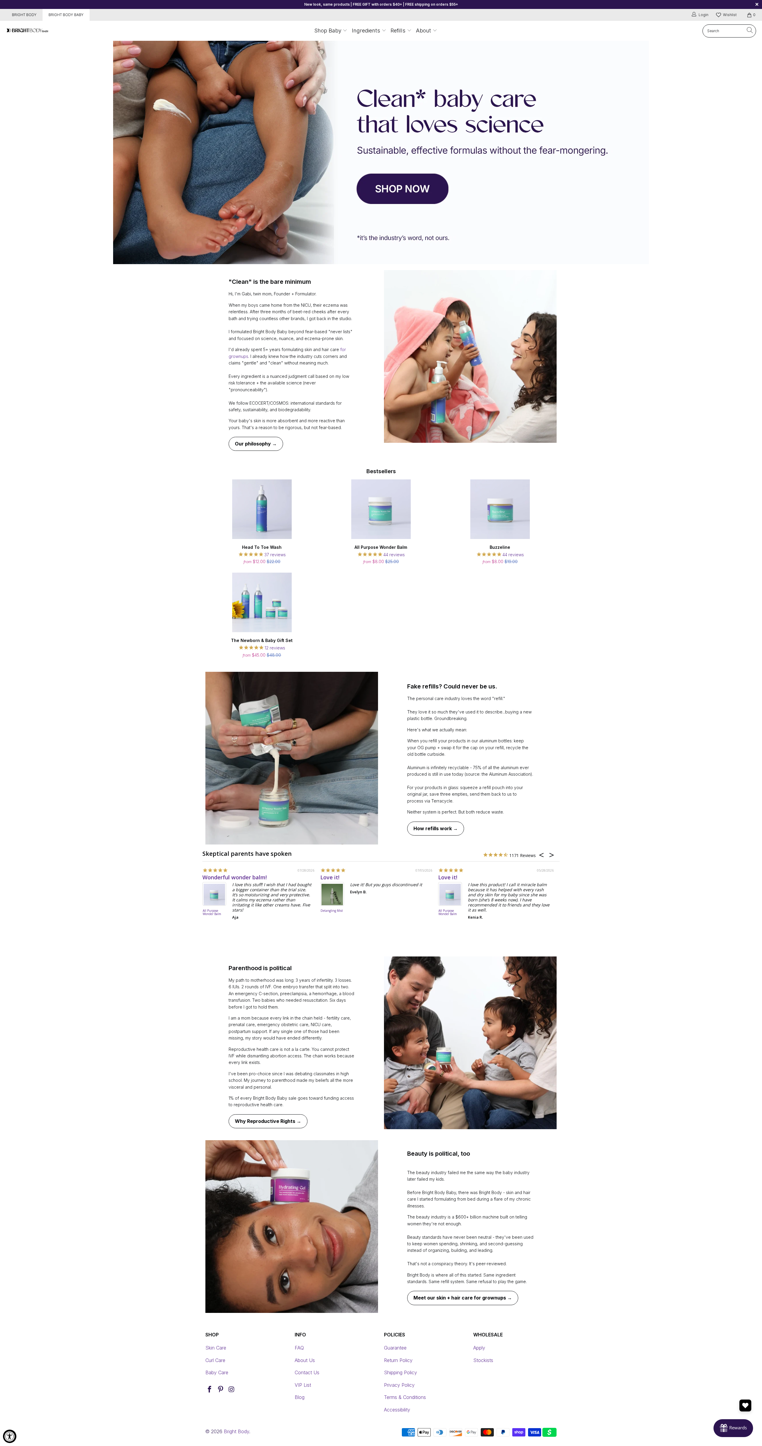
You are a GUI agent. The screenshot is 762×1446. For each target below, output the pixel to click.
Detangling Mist (332, 911)
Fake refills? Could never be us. (452, 686)
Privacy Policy (399, 1385)
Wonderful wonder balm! (234, 877)
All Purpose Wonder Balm (212, 912)
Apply (479, 1348)
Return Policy (398, 1360)
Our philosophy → (256, 444)
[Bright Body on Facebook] (209, 1389)
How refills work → (435, 828)
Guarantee (395, 1348)
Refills (398, 30)
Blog (300, 1397)
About (423, 30)
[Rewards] (733, 1428)
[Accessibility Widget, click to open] (9, 1436)
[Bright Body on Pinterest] (220, 1389)
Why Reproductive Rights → (268, 1121)
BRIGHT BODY (24, 15)
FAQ (299, 1348)
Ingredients (367, 30)
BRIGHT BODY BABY (66, 15)
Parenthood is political (260, 968)
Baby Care (216, 1372)
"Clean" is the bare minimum (270, 281)
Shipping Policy (400, 1372)
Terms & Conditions (405, 1397)
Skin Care (215, 1348)
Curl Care (215, 1360)
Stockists (483, 1360)
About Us (305, 1360)
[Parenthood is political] (470, 1042)
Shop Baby (327, 30)
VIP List (303, 1385)
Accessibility (397, 1410)
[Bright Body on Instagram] (231, 1389)
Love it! (329, 877)
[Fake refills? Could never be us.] (291, 758)
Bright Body (236, 1431)
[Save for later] (310, 485)
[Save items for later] (745, 1405)
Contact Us (307, 1372)
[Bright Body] (27, 31)
